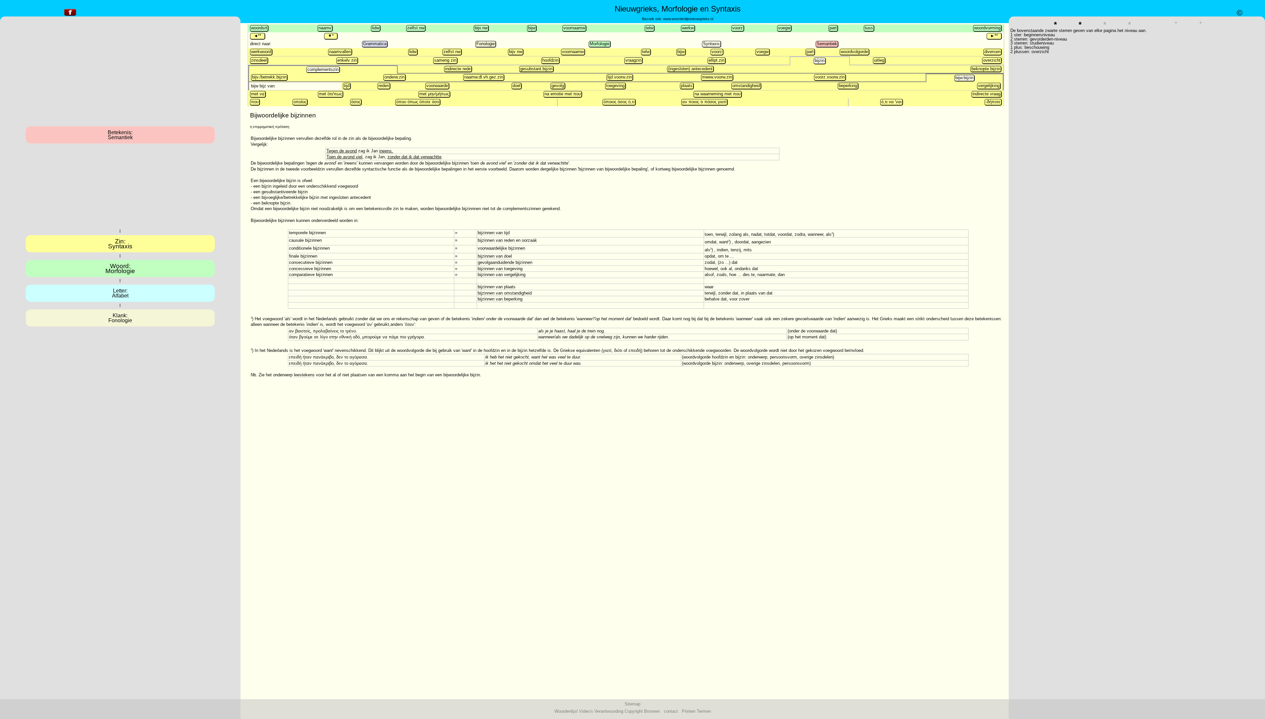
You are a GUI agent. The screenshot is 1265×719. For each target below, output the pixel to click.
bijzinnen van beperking (500, 299)
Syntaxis (711, 43)
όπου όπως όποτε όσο (417, 101)
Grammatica (374, 43)
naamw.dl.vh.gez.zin (483, 77)
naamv (325, 27)
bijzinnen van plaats (497, 286)
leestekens (304, 374)
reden (384, 85)
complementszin (323, 69)
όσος (355, 101)
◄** (257, 35)
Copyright (634, 711)
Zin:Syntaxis (120, 244)
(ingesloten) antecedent (690, 68)
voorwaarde (437, 85)
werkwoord (261, 51)
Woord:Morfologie (120, 268)
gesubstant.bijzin (536, 68)
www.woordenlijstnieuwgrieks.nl (688, 19)
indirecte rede (458, 68)
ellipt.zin (716, 60)
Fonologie (485, 43)
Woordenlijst (566, 711)
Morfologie (599, 43)
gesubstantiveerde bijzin (285, 191)
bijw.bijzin (964, 77)
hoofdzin (550, 60)
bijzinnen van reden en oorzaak (507, 240)
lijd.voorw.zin (619, 77)
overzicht (991, 60)
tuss (869, 27)
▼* (330, 35)
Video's (586, 711)
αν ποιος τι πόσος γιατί (704, 101)
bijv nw (515, 51)
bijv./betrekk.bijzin (269, 77)
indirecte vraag (986, 93)
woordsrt (259, 27)
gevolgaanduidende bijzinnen (505, 262)
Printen (688, 711)
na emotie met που (563, 93)
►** (994, 35)
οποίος (300, 101)
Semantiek (827, 43)
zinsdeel (259, 60)
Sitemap (632, 704)
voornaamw (574, 27)
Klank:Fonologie (120, 318)
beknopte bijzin (985, 68)
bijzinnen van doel (495, 256)
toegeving (615, 85)
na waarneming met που (717, 93)
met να (258, 93)
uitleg (879, 60)
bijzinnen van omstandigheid (505, 293)
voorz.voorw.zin (830, 77)
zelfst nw (452, 51)
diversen (992, 51)
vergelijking (988, 85)
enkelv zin (347, 60)
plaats (686, 85)
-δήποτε (993, 101)
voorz (737, 27)
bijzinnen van (491, 268)
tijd (347, 85)
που (255, 101)
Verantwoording (608, 711)
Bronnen (652, 711)
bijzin (820, 60)
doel (516, 85)
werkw (688, 27)
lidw (375, 27)
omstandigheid (746, 85)
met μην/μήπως (434, 93)
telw (649, 27)
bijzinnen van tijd (494, 232)
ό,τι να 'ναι (891, 101)
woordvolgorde (854, 51)
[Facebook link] (70, 16)
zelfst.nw (415, 27)
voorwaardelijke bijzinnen (501, 248)
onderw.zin (394, 77)
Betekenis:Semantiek (120, 135)
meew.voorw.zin (717, 77)
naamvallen (340, 51)
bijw (531, 27)
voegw (784, 27)
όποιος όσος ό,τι (619, 101)
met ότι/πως (330, 93)
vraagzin (633, 60)
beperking (848, 85)
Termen (704, 711)
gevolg (557, 85)
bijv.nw (481, 27)
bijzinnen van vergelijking (501, 274)
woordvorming (987, 27)
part (833, 27)
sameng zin (445, 60)
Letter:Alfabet (120, 293)
